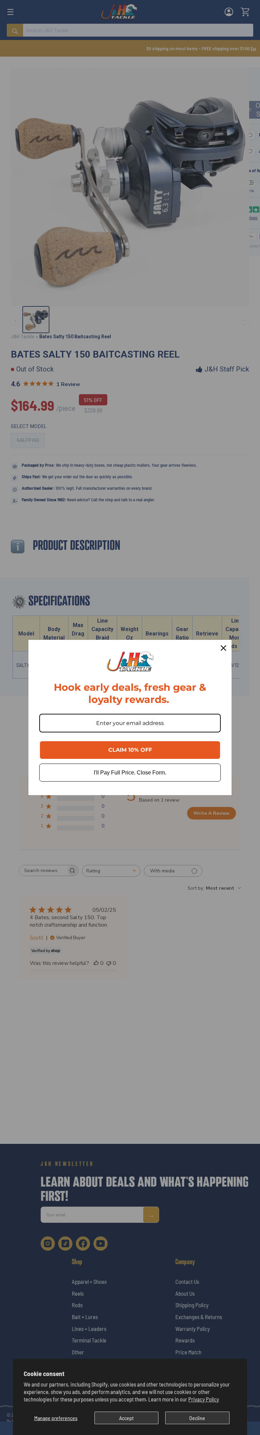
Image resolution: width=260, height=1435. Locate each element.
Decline (197, 1418)
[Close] (223, 648)
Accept (126, 1418)
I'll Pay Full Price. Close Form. (130, 772)
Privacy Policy (203, 1399)
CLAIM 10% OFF (130, 750)
